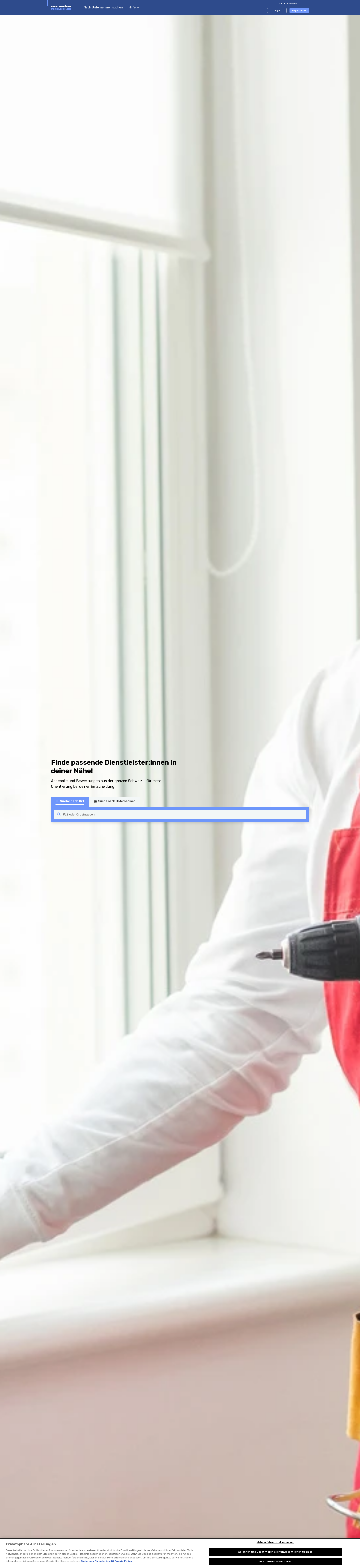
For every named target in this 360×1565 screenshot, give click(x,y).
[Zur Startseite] (65, 7)
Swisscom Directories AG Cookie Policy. (107, 1561)
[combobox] (183, 814)
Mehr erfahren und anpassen (275, 1542)
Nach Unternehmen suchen (103, 7)
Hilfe (132, 7)
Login (277, 10)
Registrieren (299, 10)
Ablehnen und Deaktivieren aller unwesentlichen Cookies (275, 1551)
